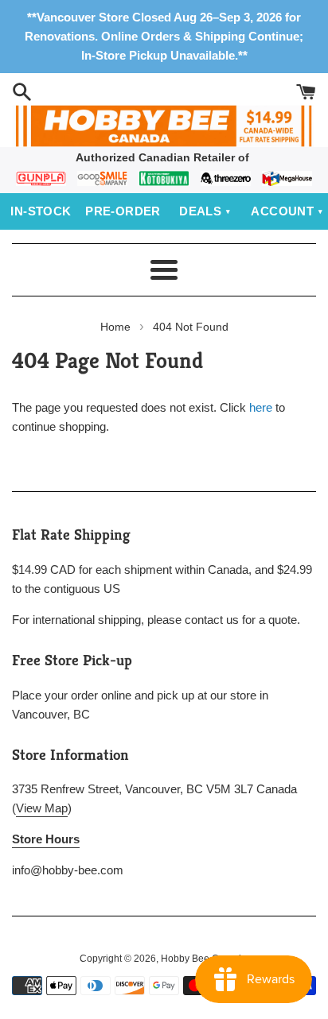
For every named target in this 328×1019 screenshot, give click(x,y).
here (260, 407)
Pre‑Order (123, 211)
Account (282, 211)
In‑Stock (40, 211)
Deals (200, 211)
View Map (42, 808)
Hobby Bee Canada (204, 958)
